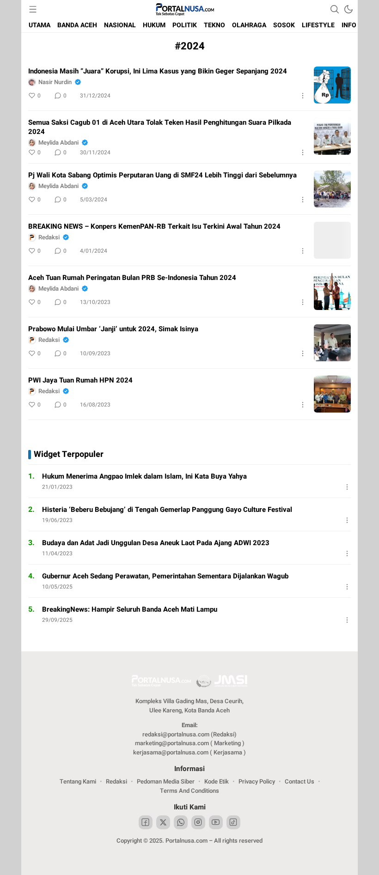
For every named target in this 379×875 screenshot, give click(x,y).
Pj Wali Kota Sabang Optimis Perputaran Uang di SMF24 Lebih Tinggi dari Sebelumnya (162, 175)
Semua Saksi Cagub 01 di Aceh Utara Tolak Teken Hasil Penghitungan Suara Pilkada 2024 (159, 127)
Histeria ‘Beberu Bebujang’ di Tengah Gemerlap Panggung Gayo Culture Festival (167, 509)
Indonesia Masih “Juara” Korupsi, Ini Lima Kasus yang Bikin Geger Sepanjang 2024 (157, 71)
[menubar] (33, 9)
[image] (332, 85)
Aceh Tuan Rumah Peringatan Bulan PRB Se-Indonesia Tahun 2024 (132, 277)
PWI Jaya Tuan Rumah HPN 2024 (80, 380)
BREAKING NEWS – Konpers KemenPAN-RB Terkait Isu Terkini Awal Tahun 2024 (154, 226)
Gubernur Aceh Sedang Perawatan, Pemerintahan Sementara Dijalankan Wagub (165, 576)
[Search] (335, 9)
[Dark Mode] (348, 9)
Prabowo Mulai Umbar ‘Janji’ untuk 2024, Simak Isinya (113, 329)
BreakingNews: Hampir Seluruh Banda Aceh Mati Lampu (129, 609)
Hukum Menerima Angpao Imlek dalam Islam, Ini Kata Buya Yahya (144, 476)
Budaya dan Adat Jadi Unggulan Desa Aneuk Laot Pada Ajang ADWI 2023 (155, 542)
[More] (302, 95)
